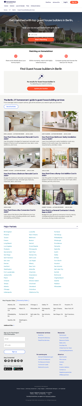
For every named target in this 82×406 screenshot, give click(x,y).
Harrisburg (57, 235)
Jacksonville (8, 275)
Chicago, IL (34, 305)
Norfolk (56, 272)
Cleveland (32, 286)
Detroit (31, 243)
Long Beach (8, 243)
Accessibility (49, 393)
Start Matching (41, 40)
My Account (62, 335)
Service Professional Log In (45, 357)
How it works (63, 357)
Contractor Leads (43, 364)
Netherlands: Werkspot (51, 388)
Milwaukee (57, 286)
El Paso (56, 258)
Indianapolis (8, 292)
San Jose (7, 260)
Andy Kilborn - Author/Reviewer (52, 134)
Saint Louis (32, 258)
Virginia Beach (59, 278)
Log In (66, 2)
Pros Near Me (63, 345)
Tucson (6, 237)
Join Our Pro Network (44, 359)
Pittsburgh (57, 240)
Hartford (6, 266)
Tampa (6, 283)
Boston (31, 240)
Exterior (12, 6)
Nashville (57, 249)
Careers (61, 362)
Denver (6, 263)
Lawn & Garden (20, 6)
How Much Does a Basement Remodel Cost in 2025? (21, 138)
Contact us (62, 369)
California (36, 393)
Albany (31, 263)
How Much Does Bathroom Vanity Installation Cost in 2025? (59, 138)
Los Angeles (8, 246)
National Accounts (43, 367)
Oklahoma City (34, 292)
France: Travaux (20, 388)
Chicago (6, 289)
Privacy (31, 393)
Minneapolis (33, 249)
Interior (6, 6)
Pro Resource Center (44, 362)
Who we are (62, 359)
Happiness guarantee (65, 372)
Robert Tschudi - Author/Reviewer (14, 170)
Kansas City (33, 255)
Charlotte (32, 272)
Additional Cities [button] (8, 325)
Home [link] (5, 10)
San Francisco (8, 258)
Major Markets (10, 226)
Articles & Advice (35, 6)
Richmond (57, 275)
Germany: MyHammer (31, 388)
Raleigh (31, 278)
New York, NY (69, 308)
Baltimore (32, 237)
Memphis (57, 246)
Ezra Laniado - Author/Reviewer (14, 134)
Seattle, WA (11, 320)
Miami (6, 278)
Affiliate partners (64, 375)
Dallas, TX (45, 305)
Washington (8, 269)
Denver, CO (57, 305)
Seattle (56, 281)
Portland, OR (23, 314)
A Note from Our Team (65, 348)
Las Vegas (32, 260)
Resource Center (64, 340)
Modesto (7, 249)
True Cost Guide (63, 337)
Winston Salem (34, 281)
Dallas (56, 255)
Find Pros (40, 335)
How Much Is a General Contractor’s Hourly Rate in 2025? (58, 211)
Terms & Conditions (50, 396)
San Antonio (58, 266)
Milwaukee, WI (35, 308)
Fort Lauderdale (9, 272)
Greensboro (33, 275)
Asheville (32, 269)
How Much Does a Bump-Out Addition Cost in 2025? (59, 174)
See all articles (11, 106)
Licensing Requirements (66, 350)
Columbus (32, 289)
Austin (56, 252)
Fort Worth (57, 260)
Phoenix (6, 235)
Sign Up (74, 2)
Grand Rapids (33, 246)
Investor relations (64, 367)
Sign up (14, 352)
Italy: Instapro (41, 388)
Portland (57, 232)
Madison (57, 283)
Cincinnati (32, 283)
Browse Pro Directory (44, 337)
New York (32, 266)
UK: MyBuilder (62, 388)
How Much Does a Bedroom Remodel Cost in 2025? (21, 175)
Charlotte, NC (23, 305)
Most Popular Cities (9, 300)
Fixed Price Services (43, 340)
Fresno (6, 240)
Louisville (32, 232)
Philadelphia (58, 237)
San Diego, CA (58, 314)
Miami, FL (22, 308)
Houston (57, 263)
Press (60, 364)
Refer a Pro (62, 343)
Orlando (6, 281)
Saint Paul (32, 252)
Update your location (41, 88)
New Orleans (33, 235)
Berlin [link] (14, 10)
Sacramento (8, 252)
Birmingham (8, 232)
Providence (58, 243)
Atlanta (6, 286)
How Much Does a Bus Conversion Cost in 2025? (19, 211)
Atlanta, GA (11, 305)
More (27, 6)
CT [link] (10, 10)
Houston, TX (69, 305)
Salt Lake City (58, 269)
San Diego (7, 255)
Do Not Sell (42, 393)
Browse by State (22, 300)
